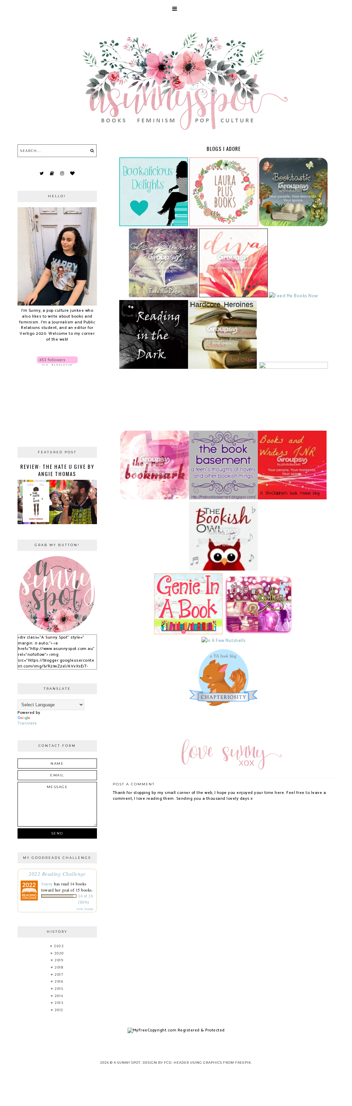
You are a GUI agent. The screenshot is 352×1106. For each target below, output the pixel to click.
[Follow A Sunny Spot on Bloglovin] (57, 361)
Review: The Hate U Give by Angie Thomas (57, 470)
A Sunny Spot (127, 1062)
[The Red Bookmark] (154, 498)
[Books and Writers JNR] (292, 498)
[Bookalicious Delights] (153, 225)
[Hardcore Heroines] (222, 367)
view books (85, 908)
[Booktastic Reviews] (293, 225)
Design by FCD (157, 1062)
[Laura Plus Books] (223, 225)
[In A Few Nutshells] (223, 640)
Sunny (47, 883)
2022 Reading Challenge (57, 873)
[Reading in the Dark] (153, 367)
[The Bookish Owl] (223, 569)
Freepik (243, 1062)
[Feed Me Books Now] (293, 296)
